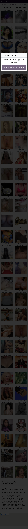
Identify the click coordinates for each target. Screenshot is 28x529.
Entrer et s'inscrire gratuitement (14, 67)
